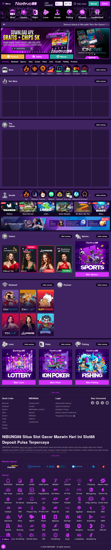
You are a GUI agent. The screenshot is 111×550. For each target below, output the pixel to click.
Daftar (105, 3)
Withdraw (32, 416)
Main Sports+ (92, 274)
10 (40, 52)
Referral (32, 419)
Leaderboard (33, 422)
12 (44, 52)
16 (54, 52)
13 (47, 52)
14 (49, 52)
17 (57, 52)
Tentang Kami (34, 403)
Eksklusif (14, 61)
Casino (37, 61)
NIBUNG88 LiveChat (36, 409)
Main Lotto (19, 382)
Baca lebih (55, 392)
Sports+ (23, 61)
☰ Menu (5, 539)
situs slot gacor (26, 447)
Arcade (58, 61)
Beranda (5, 61)
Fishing (66, 61)
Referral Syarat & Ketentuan (66, 412)
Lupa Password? (49, 3)
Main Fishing (92, 382)
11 (42, 52)
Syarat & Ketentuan (63, 406)
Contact (32, 406)
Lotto (51, 61)
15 (52, 52)
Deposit (32, 412)
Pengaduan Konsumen (64, 416)
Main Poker (55, 382)
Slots (31, 61)
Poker (44, 61)
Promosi (74, 61)
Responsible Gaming (63, 403)
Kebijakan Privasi (62, 409)
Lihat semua (101, 70)
